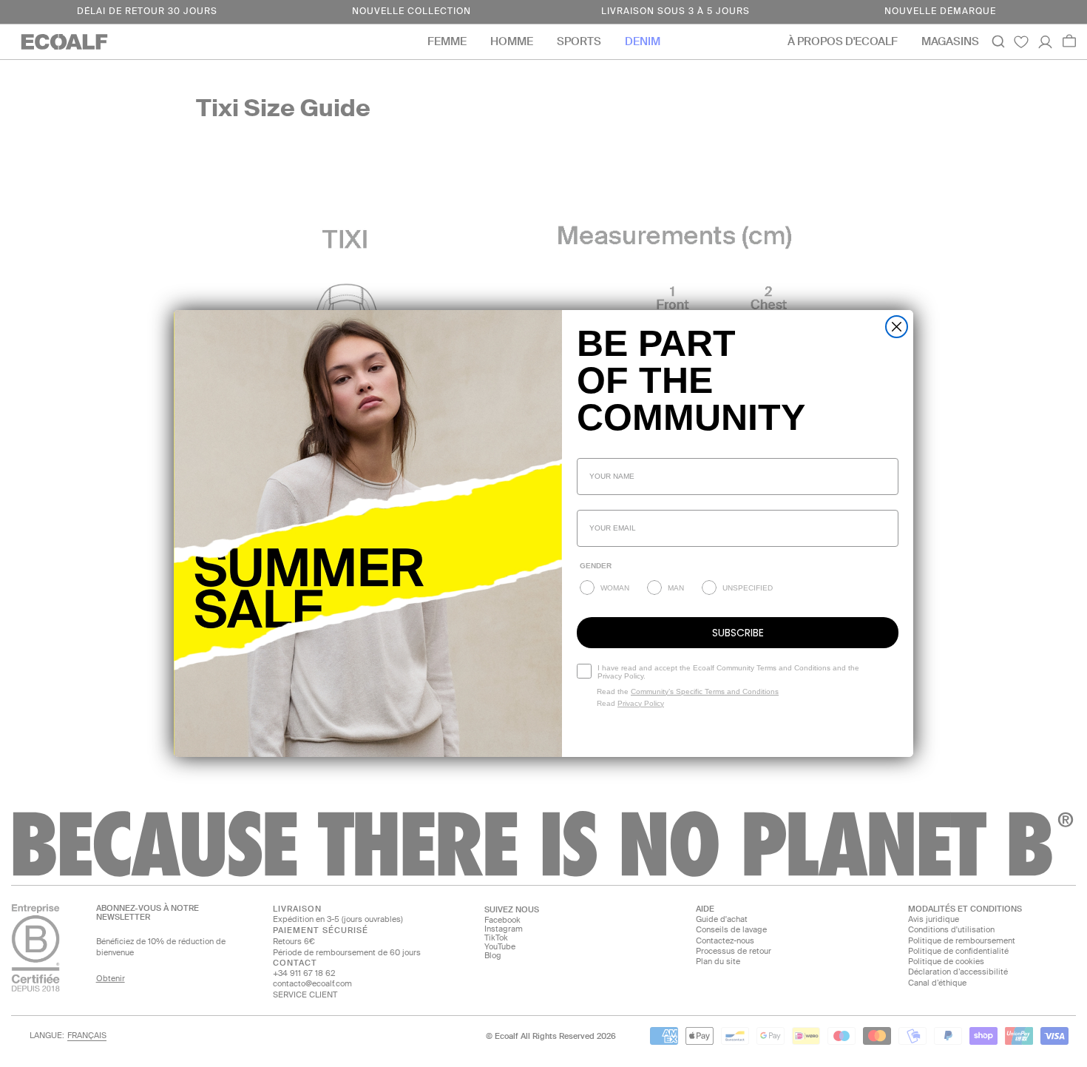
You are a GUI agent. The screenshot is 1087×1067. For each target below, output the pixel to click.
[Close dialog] (896, 326)
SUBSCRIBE (738, 632)
